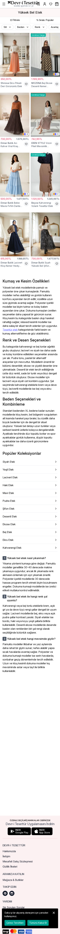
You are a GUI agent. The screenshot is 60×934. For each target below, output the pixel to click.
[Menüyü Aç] (4, 4)
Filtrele (16, 20)
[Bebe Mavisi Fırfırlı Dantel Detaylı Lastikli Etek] (14, 174)
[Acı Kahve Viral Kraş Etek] (14, 115)
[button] (7, 27)
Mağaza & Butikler (13, 880)
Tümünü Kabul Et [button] (38, 922)
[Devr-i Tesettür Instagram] (11, 893)
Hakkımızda (9, 851)
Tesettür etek (10, 329)
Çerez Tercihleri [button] (15, 922)
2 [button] (57, 74)
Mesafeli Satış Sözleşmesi (18, 861)
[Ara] (38, 4)
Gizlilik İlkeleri (10, 866)
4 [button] (27, 134)
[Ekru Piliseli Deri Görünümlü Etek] (14, 55)
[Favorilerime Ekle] (26, 84)
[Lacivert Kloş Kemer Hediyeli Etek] (14, 234)
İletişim (6, 856)
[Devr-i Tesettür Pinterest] (5, 893)
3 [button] (57, 134)
